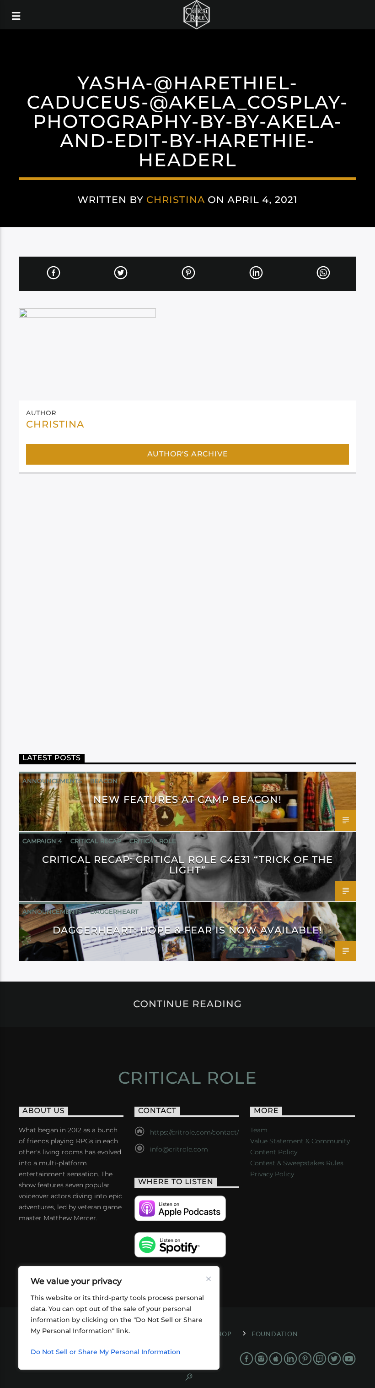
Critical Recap (95, 841)
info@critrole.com (179, 1149)
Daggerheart (114, 911)
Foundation (275, 1334)
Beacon (104, 781)
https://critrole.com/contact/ (194, 1132)
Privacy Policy (272, 1174)
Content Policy (273, 1152)
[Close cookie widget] (208, 1279)
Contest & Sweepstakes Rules (296, 1163)
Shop (222, 1334)
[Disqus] (187, 604)
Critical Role (152, 841)
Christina (175, 199)
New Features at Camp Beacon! (187, 799)
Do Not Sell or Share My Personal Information (106, 1352)
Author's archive (187, 454)
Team (259, 1130)
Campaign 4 (42, 841)
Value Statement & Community (300, 1141)
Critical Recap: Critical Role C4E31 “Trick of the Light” (187, 865)
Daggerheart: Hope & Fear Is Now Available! (187, 930)
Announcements (52, 781)
